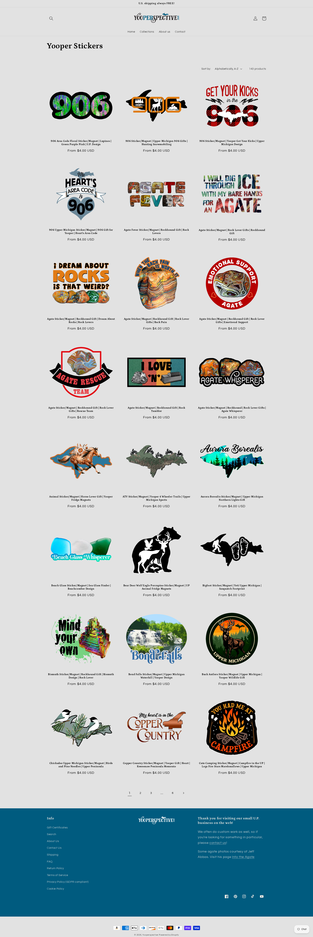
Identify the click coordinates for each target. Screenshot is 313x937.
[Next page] (183, 793)
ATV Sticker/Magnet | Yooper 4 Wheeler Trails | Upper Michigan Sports (156, 498)
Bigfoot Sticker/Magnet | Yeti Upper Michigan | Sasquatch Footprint (232, 587)
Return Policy (55, 868)
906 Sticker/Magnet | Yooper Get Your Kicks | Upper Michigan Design (232, 143)
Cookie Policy (55, 888)
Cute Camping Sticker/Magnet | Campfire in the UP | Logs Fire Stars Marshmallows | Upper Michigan (232, 765)
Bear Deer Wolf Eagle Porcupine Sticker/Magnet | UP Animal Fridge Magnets (156, 587)
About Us (53, 841)
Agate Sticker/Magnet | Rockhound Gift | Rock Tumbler (156, 409)
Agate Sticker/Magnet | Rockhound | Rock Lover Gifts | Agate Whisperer (232, 409)
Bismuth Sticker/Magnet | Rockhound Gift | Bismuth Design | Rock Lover (81, 676)
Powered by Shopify (169, 935)
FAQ (50, 861)
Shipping (52, 854)
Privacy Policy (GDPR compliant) (68, 881)
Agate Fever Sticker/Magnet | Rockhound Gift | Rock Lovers (156, 232)
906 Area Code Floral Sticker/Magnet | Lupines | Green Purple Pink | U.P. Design (81, 143)
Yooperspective (150, 935)
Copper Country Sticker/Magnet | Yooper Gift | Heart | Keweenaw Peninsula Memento (156, 765)
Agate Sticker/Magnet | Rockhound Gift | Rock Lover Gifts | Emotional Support (232, 321)
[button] (51, 18)
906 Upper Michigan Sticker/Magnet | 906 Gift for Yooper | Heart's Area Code (81, 232)
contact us (217, 843)
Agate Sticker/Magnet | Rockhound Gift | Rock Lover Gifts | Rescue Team (81, 409)
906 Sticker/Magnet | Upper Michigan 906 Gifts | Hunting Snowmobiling (157, 143)
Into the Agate (243, 857)
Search (51, 834)
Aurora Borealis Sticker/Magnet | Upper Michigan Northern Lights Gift (232, 498)
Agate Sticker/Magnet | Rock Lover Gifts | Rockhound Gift (232, 232)
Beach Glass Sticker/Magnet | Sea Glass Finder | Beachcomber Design (81, 587)
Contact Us (54, 847)
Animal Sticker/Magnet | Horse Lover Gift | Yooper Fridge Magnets (81, 498)
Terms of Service (57, 875)
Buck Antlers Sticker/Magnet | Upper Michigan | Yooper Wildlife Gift (232, 676)
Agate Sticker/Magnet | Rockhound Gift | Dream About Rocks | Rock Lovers (81, 321)
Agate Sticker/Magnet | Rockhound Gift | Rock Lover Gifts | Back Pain (156, 321)
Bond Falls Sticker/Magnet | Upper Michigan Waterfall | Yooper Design (156, 676)
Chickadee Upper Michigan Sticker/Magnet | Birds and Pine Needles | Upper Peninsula (81, 765)
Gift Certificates (57, 827)
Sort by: (206, 68)
